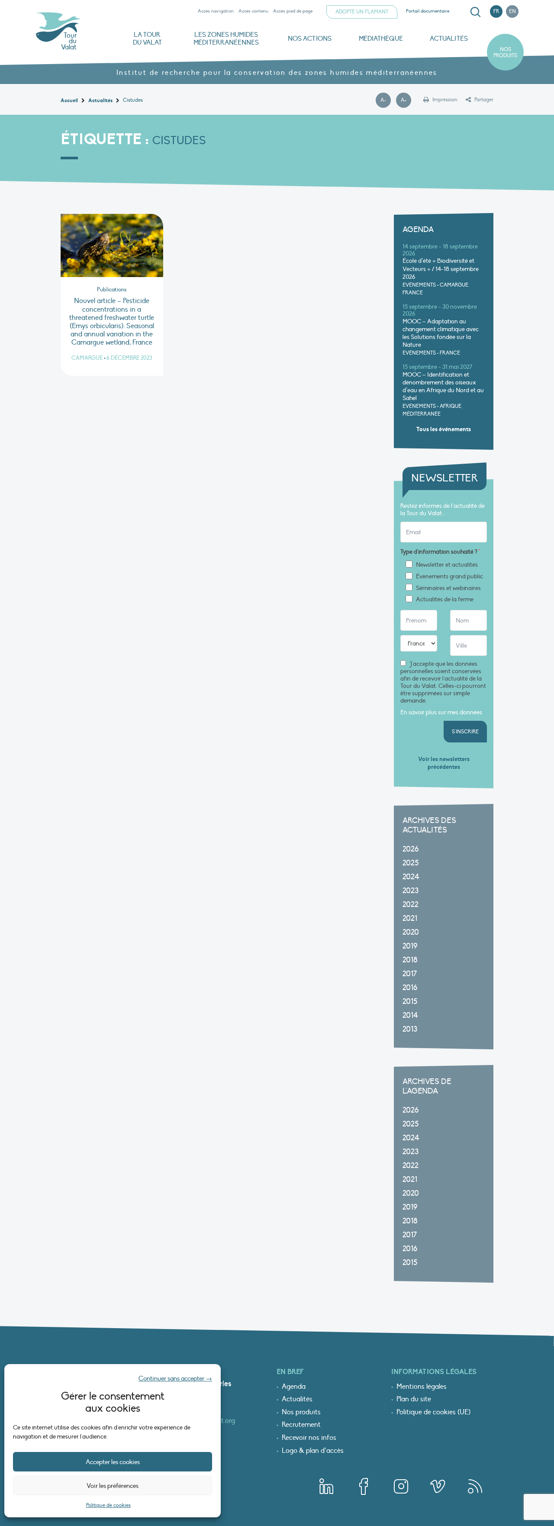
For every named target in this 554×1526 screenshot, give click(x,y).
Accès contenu (253, 11)
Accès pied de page (292, 11)
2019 (410, 946)
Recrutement (301, 1425)
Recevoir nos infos (309, 1438)
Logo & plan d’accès (313, 1451)
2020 (411, 932)
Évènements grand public (449, 576)
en (512, 11)
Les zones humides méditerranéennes (226, 38)
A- (385, 100)
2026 (411, 849)
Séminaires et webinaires (448, 588)
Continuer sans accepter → (175, 1378)
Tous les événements (443, 429)
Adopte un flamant (361, 12)
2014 (410, 1015)
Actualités (449, 38)
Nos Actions (310, 38)
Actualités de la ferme (444, 599)
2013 (410, 1029)
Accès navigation (216, 11)
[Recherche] (475, 12)
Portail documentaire (427, 11)
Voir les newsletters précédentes (444, 763)
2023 (411, 890)
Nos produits (505, 52)
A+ (406, 100)
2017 (410, 973)
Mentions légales (421, 1387)
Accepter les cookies (113, 1462)
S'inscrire (465, 732)
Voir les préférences (112, 1486)
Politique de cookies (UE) (433, 1412)
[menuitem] (474, 12)
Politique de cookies (108, 1505)
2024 (411, 876)
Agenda (294, 1387)
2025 (411, 863)
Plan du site (413, 1399)
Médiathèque (381, 38)
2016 (410, 987)
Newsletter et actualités (447, 564)
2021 (410, 918)
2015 (410, 1001)
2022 (411, 904)
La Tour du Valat (147, 38)
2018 (410, 960)
